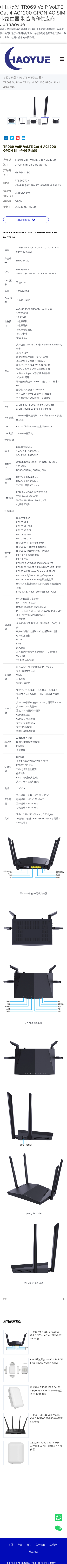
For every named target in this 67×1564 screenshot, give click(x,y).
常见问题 (33, 1551)
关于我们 (40, 1544)
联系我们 (54, 1544)
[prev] (12, 111)
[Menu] (62, 59)
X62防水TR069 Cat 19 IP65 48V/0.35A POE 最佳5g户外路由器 (46, 1446)
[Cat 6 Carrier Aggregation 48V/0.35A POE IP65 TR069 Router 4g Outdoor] (16, 1369)
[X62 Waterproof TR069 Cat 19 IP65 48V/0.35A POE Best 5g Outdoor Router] (16, 1452)
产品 (13, 77)
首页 (5, 77)
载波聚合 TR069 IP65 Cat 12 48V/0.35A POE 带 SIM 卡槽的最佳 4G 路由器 (46, 1390)
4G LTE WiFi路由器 (30, 77)
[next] (55, 111)
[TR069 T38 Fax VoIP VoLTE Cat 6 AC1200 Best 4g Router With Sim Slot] (16, 1425)
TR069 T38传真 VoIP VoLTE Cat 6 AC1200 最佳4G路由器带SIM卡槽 (46, 1418)
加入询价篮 (23, 219)
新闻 (29, 1544)
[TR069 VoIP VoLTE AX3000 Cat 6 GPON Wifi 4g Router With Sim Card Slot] (16, 1342)
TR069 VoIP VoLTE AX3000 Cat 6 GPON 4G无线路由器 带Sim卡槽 (45, 1335)
